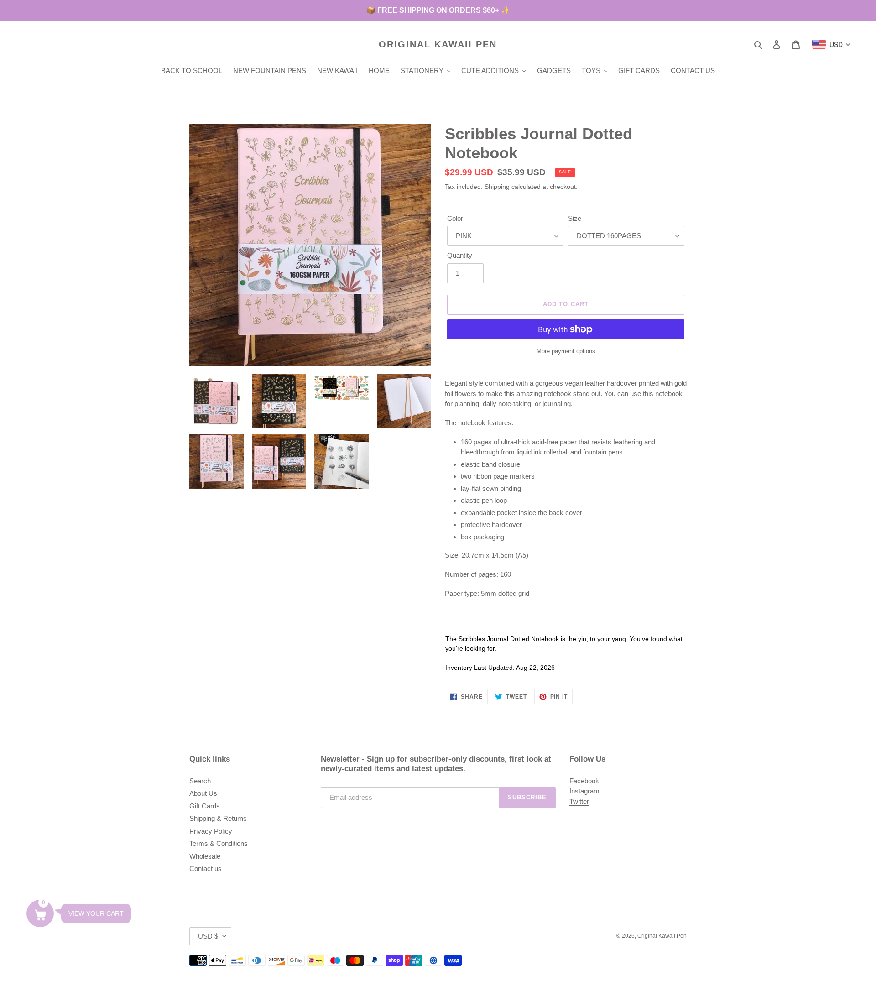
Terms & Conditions (218, 843)
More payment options (566, 351)
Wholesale (204, 856)
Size (574, 218)
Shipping (497, 186)
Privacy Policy (210, 831)
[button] (40, 913)
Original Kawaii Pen (438, 44)
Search (200, 781)
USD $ (208, 936)
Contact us (205, 868)
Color (455, 218)
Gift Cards (204, 806)
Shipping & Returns (218, 818)
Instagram (584, 791)
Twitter (579, 801)
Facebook (584, 781)
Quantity (459, 255)
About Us (203, 793)
